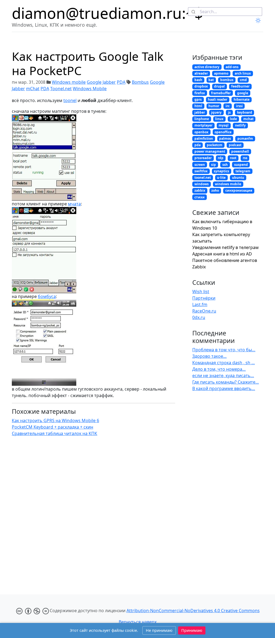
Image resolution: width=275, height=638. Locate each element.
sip (213, 164)
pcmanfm (245, 138)
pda (197, 145)
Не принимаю (159, 630)
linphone (201, 119)
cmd (243, 80)
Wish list (200, 292)
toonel (70, 100)
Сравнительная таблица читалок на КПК (54, 433)
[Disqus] (93, 508)
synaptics (221, 171)
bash (198, 80)
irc (228, 106)
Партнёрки (203, 298)
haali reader (217, 99)
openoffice (223, 132)
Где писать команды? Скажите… (225, 382)
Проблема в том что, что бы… (223, 350)
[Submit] (194, 11)
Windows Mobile (90, 89)
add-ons (232, 67)
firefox (199, 93)
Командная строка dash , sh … (223, 363)
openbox (201, 132)
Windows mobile (69, 82)
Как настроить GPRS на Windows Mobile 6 (55, 420)
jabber (199, 112)
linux (219, 119)
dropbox (201, 86)
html (198, 106)
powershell (240, 151)
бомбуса (47, 296)
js (229, 112)
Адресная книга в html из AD (222, 254)
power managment (209, 151)
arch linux (243, 73)
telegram (243, 171)
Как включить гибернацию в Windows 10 (222, 225)
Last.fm (199, 304)
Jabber (109, 82)
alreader (201, 73)
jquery (216, 112)
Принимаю (191, 630)
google (242, 93)
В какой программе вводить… (223, 388)
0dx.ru (198, 317)
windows (201, 184)
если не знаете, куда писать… (223, 375)
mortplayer (203, 125)
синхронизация (238, 190)
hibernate (241, 99)
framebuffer (221, 93)
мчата (74, 204)
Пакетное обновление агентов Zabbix (224, 263)
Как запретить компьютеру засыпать (221, 238)
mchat (248, 119)
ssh (225, 164)
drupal (219, 86)
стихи (199, 197)
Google (94, 82)
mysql (224, 125)
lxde (233, 119)
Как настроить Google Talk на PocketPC (88, 63)
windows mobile (228, 184)
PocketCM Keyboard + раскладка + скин (52, 427)
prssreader (203, 158)
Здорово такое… (209, 356)
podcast (235, 145)
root (233, 158)
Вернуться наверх (138, 622)
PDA (121, 82)
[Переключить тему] (258, 20)
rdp (220, 158)
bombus (226, 80)
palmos (225, 138)
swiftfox (201, 171)
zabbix (199, 190)
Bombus (140, 82)
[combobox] (225, 11)
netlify (240, 125)
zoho (215, 190)
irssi (239, 106)
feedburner (240, 86)
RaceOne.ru (204, 311)
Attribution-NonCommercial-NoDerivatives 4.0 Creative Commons (193, 611)
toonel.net (202, 177)
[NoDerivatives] (32, 611)
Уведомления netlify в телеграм (225, 247)
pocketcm (214, 145)
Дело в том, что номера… (219, 369)
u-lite (221, 177)
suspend (241, 164)
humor (213, 106)
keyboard (244, 112)
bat (211, 80)
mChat (32, 89)
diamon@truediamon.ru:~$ (107, 13)
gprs (198, 99)
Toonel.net (61, 89)
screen (199, 164)
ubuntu (238, 177)
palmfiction (203, 138)
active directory (206, 67)
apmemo (221, 73)
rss (245, 158)
